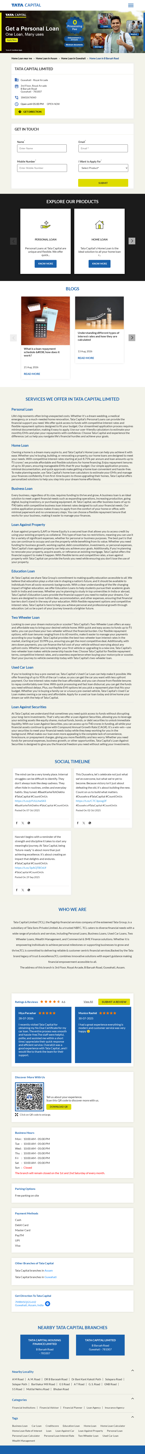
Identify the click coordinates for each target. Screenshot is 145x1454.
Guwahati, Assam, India (29, 1305)
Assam (49, 1270)
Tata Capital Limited (100, 1340)
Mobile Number (26, 161)
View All (88, 1001)
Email (82, 141)
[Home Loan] (99, 223)
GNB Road (110, 1384)
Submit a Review (114, 1001)
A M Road (18, 1379)
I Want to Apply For (90, 161)
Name (21, 141)
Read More (32, 373)
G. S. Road (94, 1384)
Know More (45, 263)
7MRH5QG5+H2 (25, 1302)
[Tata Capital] (26, 5)
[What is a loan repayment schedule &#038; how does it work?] (45, 321)
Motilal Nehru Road (37, 1389)
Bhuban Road (61, 1389)
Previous (13, 241)
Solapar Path (19, 1384)
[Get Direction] (47, 1305)
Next (131, 241)
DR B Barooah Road (55, 1379)
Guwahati (51, 1277)
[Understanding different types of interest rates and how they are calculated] (99, 313)
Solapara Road (113, 1379)
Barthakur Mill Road (43, 1384)
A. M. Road (34, 1379)
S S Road (17, 1389)
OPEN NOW (53, 104)
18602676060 (28, 97)
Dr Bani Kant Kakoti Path (86, 1379)
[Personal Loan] (45, 223)
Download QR (59, 1106)
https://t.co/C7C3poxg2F (91, 800)
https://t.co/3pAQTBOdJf (30, 867)
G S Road (64, 1384)
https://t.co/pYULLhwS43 (30, 800)
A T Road (79, 1384)
